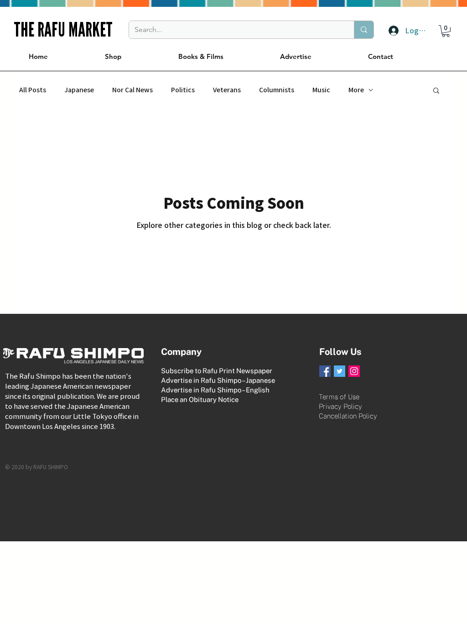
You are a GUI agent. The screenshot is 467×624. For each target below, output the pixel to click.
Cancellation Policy (348, 416)
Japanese (79, 89)
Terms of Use (339, 397)
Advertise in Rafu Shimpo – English (215, 390)
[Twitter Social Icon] (339, 371)
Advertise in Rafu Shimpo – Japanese (218, 380)
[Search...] (364, 29)
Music (321, 89)
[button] (446, 31)
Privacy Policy (340, 406)
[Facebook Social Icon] (325, 371)
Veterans (227, 89)
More (356, 89)
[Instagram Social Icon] (354, 371)
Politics (183, 89)
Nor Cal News (132, 89)
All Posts (32, 89)
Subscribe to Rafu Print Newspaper (216, 371)
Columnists (276, 89)
